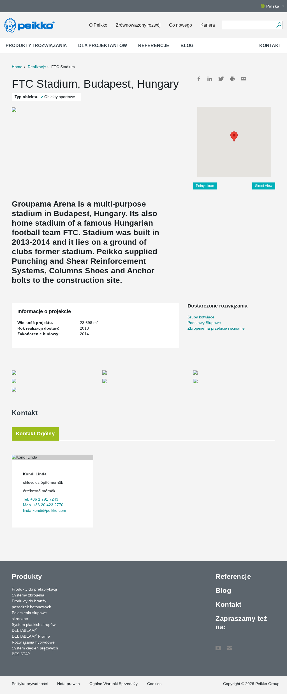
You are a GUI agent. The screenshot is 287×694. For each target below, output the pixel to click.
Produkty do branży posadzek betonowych (31, 604)
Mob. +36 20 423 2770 (43, 505)
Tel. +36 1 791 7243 (40, 499)
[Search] (278, 25)
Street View (263, 186)
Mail (243, 79)
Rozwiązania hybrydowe (33, 642)
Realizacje (37, 66)
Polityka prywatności (30, 683)
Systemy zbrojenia (28, 595)
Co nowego (180, 25)
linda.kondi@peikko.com (44, 510)
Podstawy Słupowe (204, 322)
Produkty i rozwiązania (36, 45)
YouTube (218, 645)
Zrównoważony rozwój (138, 25)
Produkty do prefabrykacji (34, 589)
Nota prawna (68, 683)
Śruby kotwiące (201, 317)
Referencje (153, 45)
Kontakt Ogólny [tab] (35, 433)
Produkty (27, 576)
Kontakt (270, 45)
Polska (272, 6)
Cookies (154, 683)
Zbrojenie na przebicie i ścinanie (216, 328)
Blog (186, 45)
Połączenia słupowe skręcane (29, 615)
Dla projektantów (102, 45)
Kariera (207, 25)
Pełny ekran (205, 186)
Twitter (221, 79)
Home (17, 66)
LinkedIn (210, 79)
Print (232, 79)
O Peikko (98, 25)
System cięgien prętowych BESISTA (35, 651)
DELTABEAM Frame (31, 636)
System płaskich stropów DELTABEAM (33, 627)
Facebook (199, 79)
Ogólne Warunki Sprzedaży (113, 683)
